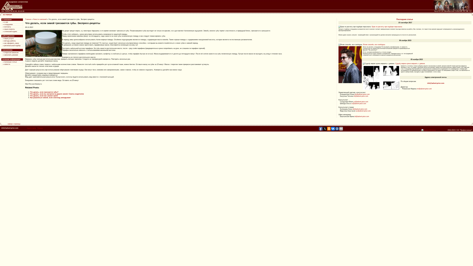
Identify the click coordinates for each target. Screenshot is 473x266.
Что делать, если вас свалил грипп (44, 96)
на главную (7, 15)
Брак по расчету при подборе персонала (387, 27)
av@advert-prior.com (363, 111)
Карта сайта (31, 128)
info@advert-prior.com (9, 128)
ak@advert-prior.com (359, 109)
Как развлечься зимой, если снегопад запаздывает (50, 98)
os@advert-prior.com (358, 103)
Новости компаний (40, 19)
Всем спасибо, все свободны (374, 44)
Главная (28, 19)
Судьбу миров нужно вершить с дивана (410, 63)
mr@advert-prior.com (424, 89)
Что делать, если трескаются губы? (44, 92)
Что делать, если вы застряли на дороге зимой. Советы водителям (57, 94)
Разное (40, 128)
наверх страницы (14, 124)
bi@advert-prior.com (362, 116)
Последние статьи (404, 19)
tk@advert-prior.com (361, 96)
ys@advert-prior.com (360, 102)
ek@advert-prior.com (362, 94)
